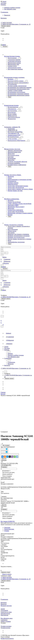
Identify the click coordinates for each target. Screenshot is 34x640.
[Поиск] (2, 316)
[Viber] (12, 457)
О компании (4, 599)
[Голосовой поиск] (3, 253)
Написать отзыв (5, 572)
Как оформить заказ (6, 618)
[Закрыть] (2, 326)
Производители (5, 613)
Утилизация (4, 610)
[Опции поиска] (2, 251)
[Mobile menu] (2, 288)
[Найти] (6, 253)
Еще (9, 97)
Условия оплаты (5, 628)
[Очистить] (2, 249)
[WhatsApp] (15, 457)
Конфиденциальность (7, 638)
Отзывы (6, 530)
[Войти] (1, 318)
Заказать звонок (5, 26)
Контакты (4, 602)
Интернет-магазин (6, 605)
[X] (10, 457)
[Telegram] (17, 457)
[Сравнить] (4, 452)
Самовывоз (4, 620)
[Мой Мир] (7, 457)
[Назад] (9, 352)
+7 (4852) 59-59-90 (6, 22)
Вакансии (4, 604)
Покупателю (4, 615)
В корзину (4, 467)
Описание (7, 527)
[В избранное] (4, 449)
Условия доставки (6, 626)
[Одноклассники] (5, 457)
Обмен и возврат (6, 621)
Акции (3, 609)
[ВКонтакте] (2, 457)
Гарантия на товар (6, 612)
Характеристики (9, 529)
